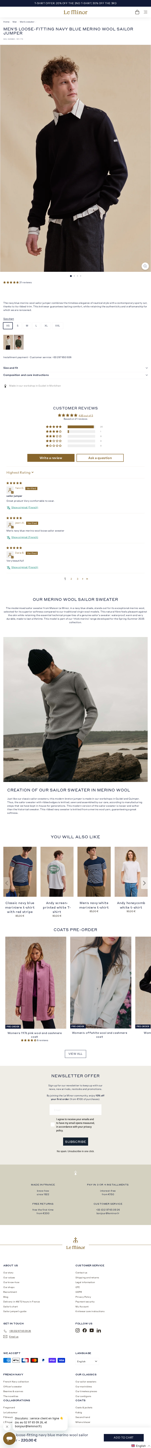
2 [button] (71, 578)
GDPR (79, 1292)
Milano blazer (83, 1422)
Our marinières (84, 1386)
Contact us (81, 1272)
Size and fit (10, 367)
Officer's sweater (12, 1386)
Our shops (8, 1287)
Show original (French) (24, 507)
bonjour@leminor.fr (108, 1213)
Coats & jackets (84, 1407)
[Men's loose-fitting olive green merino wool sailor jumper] (19, 348)
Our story (8, 1272)
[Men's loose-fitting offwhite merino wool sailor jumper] (8, 348)
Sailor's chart (10, 1306)
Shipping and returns (87, 1277)
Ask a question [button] (100, 458)
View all (75, 1054)
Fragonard (9, 1407)
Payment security (85, 1301)
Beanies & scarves (13, 1391)
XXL (57, 325)
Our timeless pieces (86, 1391)
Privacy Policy (83, 1297)
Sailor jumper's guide (15, 1311)
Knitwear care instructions (90, 1311)
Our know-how (11, 1282)
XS (7, 325)
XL (46, 325)
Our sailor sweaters (86, 1381)
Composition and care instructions (26, 374)
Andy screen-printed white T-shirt (57, 907)
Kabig (79, 1412)
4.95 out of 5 (86, 415)
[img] (14, 483)
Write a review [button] (51, 458)
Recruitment (10, 1292)
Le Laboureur (10, 1412)
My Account (82, 1306)
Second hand (83, 1417)
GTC (78, 1287)
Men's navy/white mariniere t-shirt (94, 905)
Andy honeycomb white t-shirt (131, 905)
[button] (11, 282)
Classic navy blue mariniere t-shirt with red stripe (20, 907)
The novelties (10, 1396)
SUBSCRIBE (75, 1141)
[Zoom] (145, 266)
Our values (9, 1277)
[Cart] (137, 12)
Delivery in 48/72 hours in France (21, 1301)
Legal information (85, 1282)
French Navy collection (16, 1381)
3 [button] (77, 578)
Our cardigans (83, 1396)
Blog (5, 1297)
